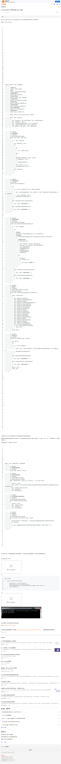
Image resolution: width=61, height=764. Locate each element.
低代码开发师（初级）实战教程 (7, 734)
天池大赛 (8, 752)
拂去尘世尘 (3, 644)
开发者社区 (5, 752)
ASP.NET (6, 625)
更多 (2, 742)
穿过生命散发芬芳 (4, 698)
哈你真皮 (2, 657)
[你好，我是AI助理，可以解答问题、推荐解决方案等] (54, 4)
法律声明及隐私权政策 (4, 756)
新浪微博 (6, 746)
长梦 (1, 651)
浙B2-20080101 (12, 759)
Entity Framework (12, 625)
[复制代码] (11, 573)
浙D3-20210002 (11, 760)
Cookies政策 (11, 756)
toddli (2, 664)
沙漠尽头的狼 (3, 691)
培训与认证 (12, 752)
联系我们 (30, 749)
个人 (59, 7)
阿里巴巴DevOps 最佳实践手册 (7, 739)
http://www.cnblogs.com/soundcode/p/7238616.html (30, 629)
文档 (2, 752)
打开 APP (57, 1)
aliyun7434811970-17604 (5, 671)
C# (5, 632)
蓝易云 (2, 678)
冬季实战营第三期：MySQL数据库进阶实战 (9, 736)
